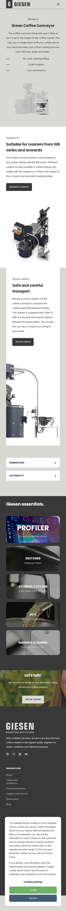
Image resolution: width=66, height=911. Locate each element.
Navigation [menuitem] (13, 768)
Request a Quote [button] (19, 186)
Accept (33, 890)
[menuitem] (9, 774)
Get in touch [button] (23, 341)
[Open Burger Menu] (58, 4)
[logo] (20, 728)
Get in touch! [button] (33, 699)
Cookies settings (33, 881)
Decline (33, 898)
